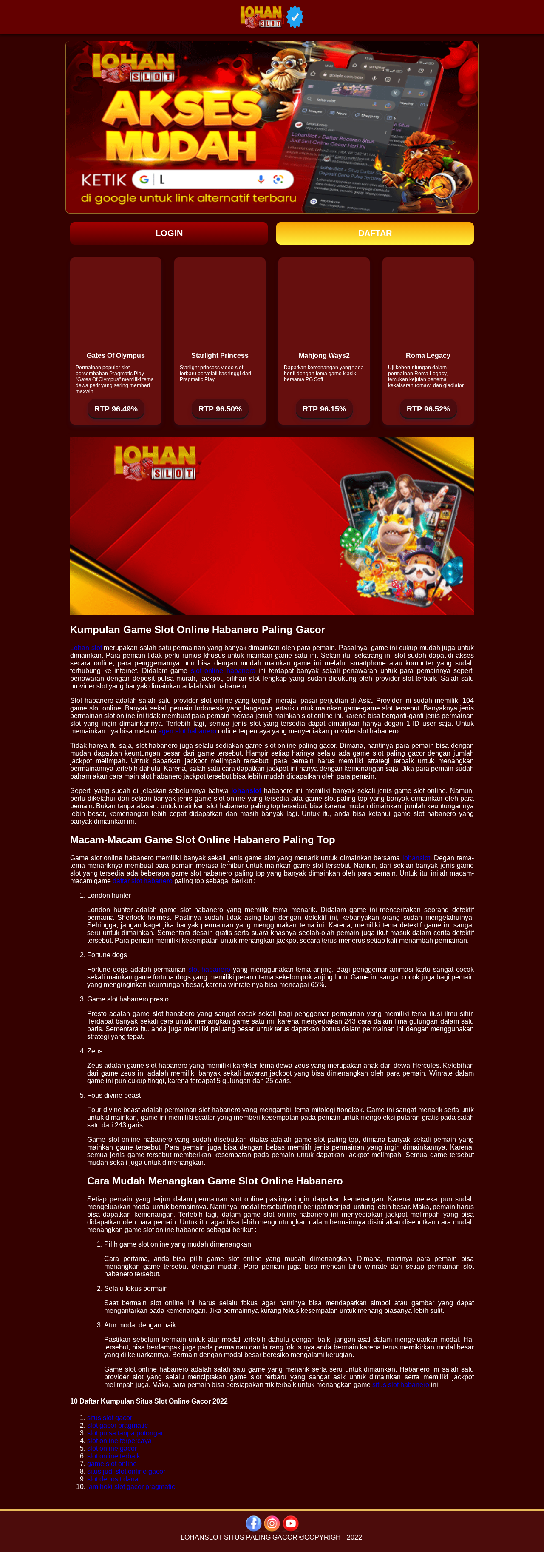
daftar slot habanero (143, 880)
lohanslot (416, 858)
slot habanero (209, 969)
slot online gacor (112, 1448)
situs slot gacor (109, 1417)
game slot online (112, 1463)
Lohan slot (86, 647)
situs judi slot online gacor (126, 1471)
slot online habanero (223, 670)
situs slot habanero (400, 1384)
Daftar (375, 233)
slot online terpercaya (119, 1440)
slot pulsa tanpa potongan (126, 1433)
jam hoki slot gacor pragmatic (131, 1486)
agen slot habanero (187, 731)
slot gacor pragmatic (117, 1425)
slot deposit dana (113, 1479)
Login (169, 233)
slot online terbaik (113, 1456)
